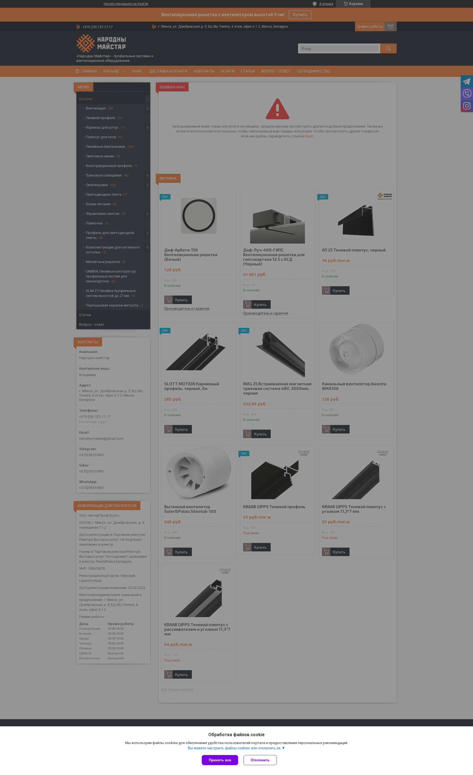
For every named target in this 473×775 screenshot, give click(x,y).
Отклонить (260, 760)
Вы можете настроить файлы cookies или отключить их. (235, 748)
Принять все (220, 760)
